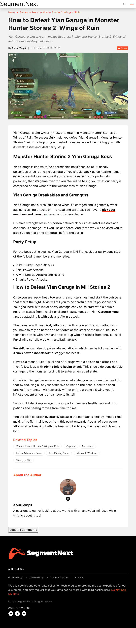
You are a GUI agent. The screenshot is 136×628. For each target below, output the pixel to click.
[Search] (124, 4)
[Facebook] (18, 613)
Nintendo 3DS (23, 460)
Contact (79, 577)
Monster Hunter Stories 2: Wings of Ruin (37, 446)
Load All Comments (23, 529)
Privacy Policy (15, 577)
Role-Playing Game (59, 453)
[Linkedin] (68, 499)
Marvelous (87, 446)
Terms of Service (59, 577)
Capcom (70, 446)
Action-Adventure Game (29, 453)
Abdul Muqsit (19, 48)
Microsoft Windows (87, 453)
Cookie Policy (36, 577)
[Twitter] (11, 613)
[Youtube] (25, 613)
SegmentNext (19, 3)
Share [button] (123, 48)
